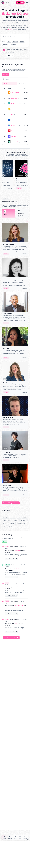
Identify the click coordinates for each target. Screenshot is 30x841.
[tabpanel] (15, 116)
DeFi (9, 41)
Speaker (20, 514)
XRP (12, 114)
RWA (4, 526)
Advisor (13, 517)
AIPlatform (23, 520)
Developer (5, 517)
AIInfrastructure (21, 523)
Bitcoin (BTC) (15, 92)
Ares (16, 623)
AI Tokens (15, 41)
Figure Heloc (14, 136)
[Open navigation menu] (27, 2)
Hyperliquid (14, 142)
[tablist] (15, 83)
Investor (25, 517)
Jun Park (17, 550)
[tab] (9, 83)
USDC (12, 120)
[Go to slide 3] (27, 221)
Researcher (15, 520)
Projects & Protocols (15, 619)
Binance (13, 109)
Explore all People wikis (9, 503)
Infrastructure (6, 520)
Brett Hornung (19, 605)
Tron (12, 131)
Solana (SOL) (14, 125)
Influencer (12, 523)
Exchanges (13, 44)
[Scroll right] (26, 175)
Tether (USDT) (15, 103)
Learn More (10, 54)
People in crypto (14, 546)
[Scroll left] (3, 175)
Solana (10, 526)
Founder (5, 514)
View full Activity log (10, 637)
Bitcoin (22, 41)
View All (5, 74)
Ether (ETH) (14, 98)
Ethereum (5, 44)
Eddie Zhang (19, 569)
